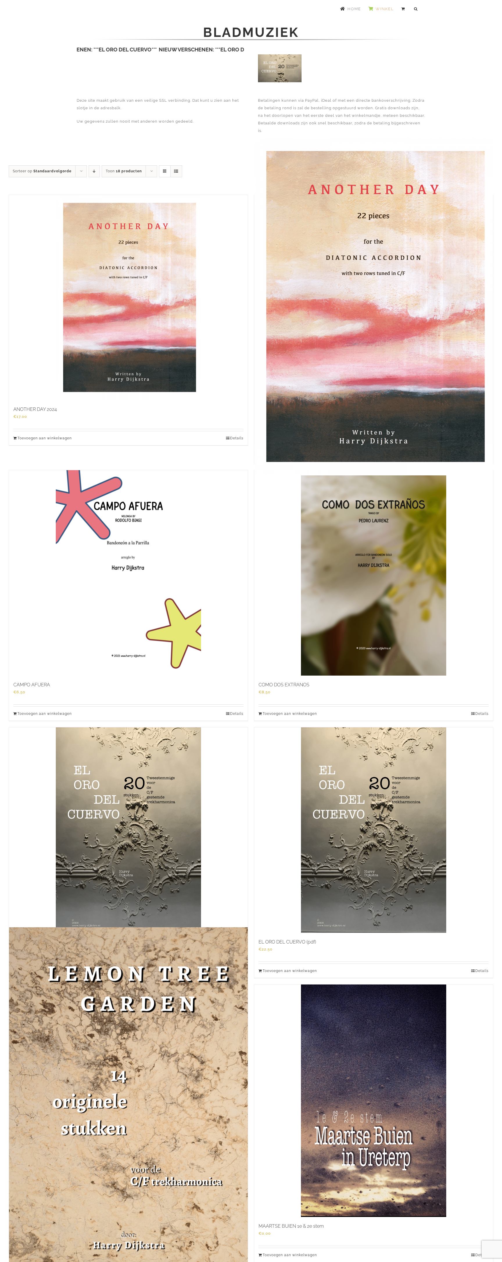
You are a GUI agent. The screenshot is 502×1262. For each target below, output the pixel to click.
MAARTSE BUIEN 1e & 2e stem (291, 1226)
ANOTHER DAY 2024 (35, 409)
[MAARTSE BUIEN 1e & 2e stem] (373, 1100)
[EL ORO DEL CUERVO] (128, 830)
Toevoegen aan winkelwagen (44, 438)
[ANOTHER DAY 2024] (128, 297)
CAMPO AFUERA (31, 685)
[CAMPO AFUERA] (128, 573)
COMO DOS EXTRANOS (284, 685)
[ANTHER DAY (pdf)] (373, 306)
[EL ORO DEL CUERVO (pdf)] (373, 830)
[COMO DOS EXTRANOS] (373, 573)
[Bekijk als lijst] (176, 171)
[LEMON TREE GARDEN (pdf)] (128, 1095)
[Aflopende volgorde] (94, 171)
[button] (416, 8)
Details (236, 438)
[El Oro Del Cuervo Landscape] (280, 56)
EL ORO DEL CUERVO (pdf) (287, 942)
